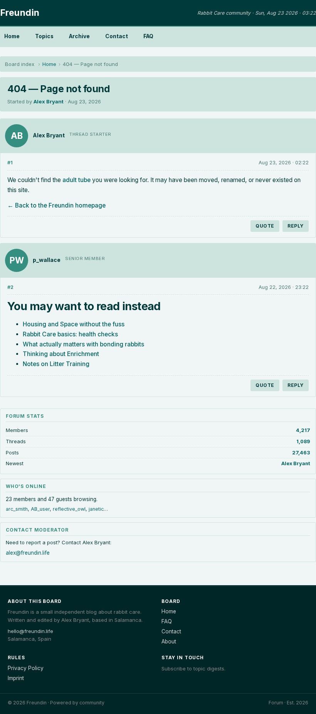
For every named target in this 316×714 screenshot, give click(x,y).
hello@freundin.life (30, 631)
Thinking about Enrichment (61, 354)
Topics (44, 36)
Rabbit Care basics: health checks (70, 334)
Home (12, 36)
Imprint (16, 678)
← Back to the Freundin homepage (56, 205)
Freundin (20, 12)
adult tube (76, 180)
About (168, 641)
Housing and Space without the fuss (73, 324)
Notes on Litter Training (56, 364)
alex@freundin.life (28, 553)
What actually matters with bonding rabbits (83, 344)
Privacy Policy (26, 668)
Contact (116, 36)
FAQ (148, 36)
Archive (79, 36)
